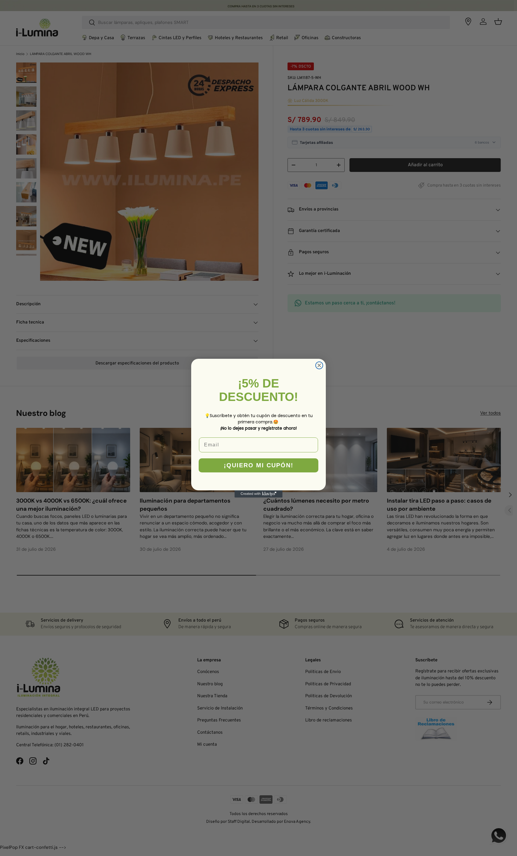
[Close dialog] (319, 365)
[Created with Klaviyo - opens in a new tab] (258, 494)
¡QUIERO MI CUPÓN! (259, 465)
